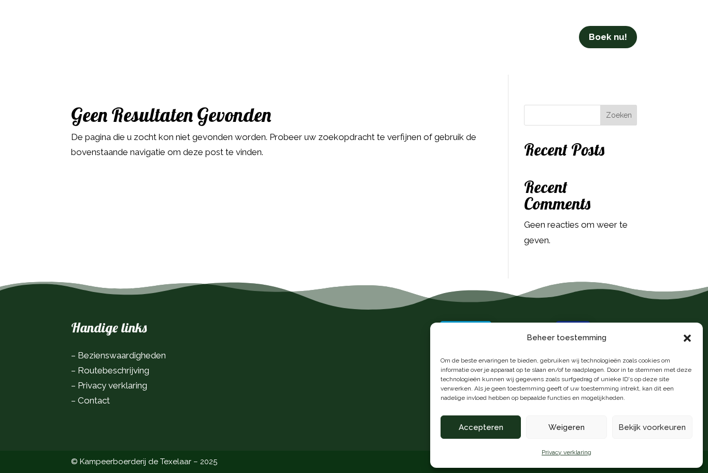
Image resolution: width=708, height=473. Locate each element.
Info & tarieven (262, 37)
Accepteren (481, 427)
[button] (687, 338)
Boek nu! (608, 37)
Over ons (408, 37)
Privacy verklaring (566, 452)
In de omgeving (341, 37)
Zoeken (619, 115)
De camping (180, 37)
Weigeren (566, 427)
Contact (458, 37)
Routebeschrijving (113, 370)
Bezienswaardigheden (122, 355)
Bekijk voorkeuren (652, 427)
